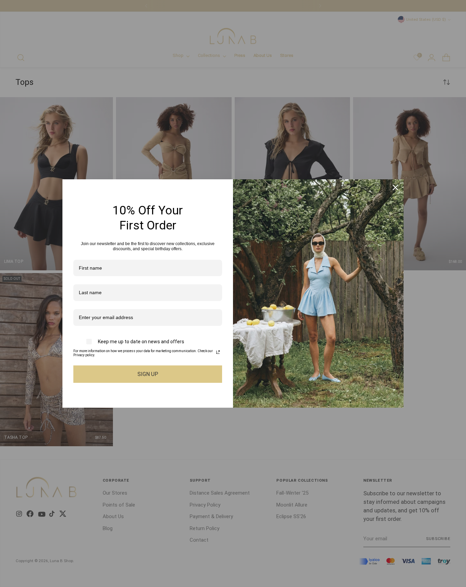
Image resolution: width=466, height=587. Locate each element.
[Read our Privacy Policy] (218, 352)
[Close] (395, 187)
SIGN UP (147, 374)
